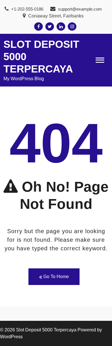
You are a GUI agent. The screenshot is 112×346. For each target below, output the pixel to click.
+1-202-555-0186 (26, 9)
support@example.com (80, 9)
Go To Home (55, 276)
